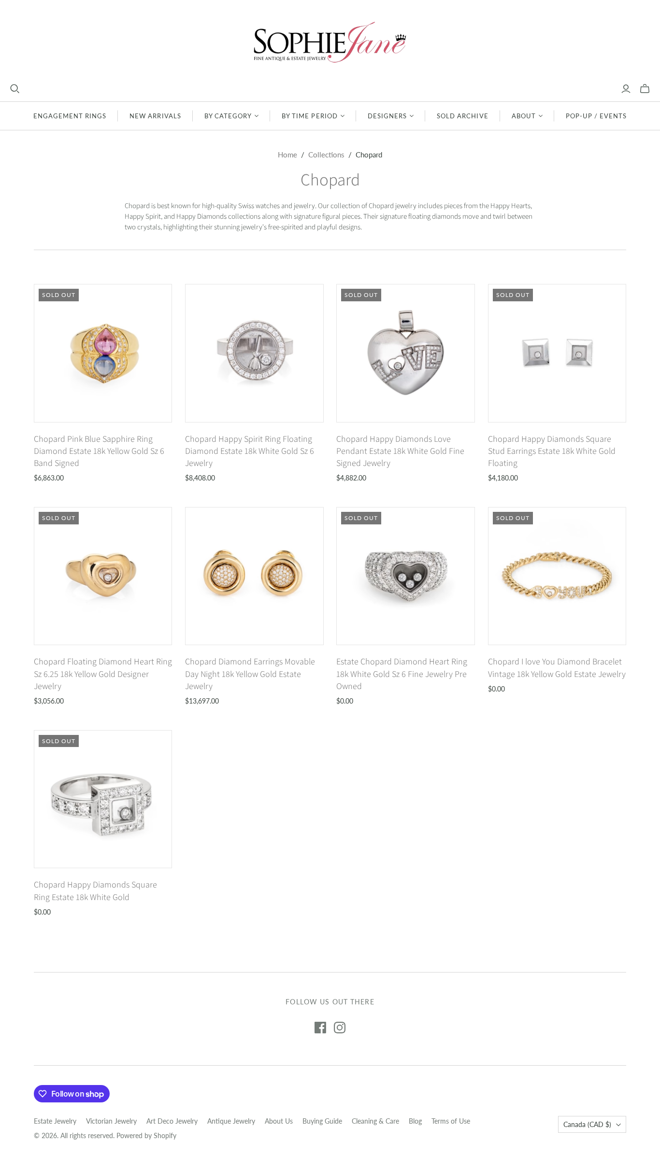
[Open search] (15, 89)
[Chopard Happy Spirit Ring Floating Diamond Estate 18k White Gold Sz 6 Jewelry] (254, 353)
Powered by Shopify (146, 1135)
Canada (587, 1124)
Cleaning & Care (375, 1121)
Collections (326, 154)
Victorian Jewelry (111, 1121)
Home (287, 154)
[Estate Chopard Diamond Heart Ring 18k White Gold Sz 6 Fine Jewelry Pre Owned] (405, 576)
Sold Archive (462, 116)
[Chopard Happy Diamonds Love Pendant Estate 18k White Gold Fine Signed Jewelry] (405, 353)
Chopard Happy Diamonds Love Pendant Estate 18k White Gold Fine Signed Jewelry (400, 450)
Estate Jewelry (55, 1121)
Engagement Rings (70, 116)
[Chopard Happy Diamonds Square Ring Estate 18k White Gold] (103, 799)
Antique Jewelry (231, 1121)
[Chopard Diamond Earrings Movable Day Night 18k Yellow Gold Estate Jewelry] (254, 576)
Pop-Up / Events (596, 116)
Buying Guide (322, 1121)
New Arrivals (155, 116)
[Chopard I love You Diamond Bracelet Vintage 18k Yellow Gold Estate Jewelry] (557, 576)
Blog (415, 1121)
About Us (279, 1121)
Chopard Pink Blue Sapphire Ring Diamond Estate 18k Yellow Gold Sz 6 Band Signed (99, 450)
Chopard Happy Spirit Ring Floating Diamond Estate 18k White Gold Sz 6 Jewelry (249, 450)
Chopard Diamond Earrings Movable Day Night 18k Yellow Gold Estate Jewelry (250, 673)
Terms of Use (450, 1121)
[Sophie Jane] (330, 41)
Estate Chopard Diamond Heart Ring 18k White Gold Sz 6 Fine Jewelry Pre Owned (401, 673)
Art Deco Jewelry (172, 1121)
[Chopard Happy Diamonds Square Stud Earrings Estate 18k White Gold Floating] (557, 353)
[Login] (626, 89)
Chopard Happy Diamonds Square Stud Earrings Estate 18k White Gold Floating (552, 450)
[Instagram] (339, 1027)
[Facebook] (320, 1027)
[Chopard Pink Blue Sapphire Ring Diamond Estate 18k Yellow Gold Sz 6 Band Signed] (103, 353)
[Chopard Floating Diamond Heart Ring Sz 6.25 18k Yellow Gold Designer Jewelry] (103, 576)
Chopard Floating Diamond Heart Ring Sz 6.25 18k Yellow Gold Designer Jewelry (103, 673)
